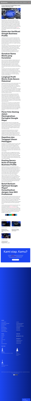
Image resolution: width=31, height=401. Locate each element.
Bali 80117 (17, 355)
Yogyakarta (3, 352)
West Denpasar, (18, 354)
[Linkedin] (19, 336)
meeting (12, 255)
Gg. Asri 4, (17, 353)
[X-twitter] (22, 336)
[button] (6, 215)
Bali (16, 352)
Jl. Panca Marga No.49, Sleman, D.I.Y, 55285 (7, 353)
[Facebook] (17, 336)
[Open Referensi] (26, 2)
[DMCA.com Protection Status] (15, 375)
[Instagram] (21, 336)
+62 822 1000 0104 (13, 256)
